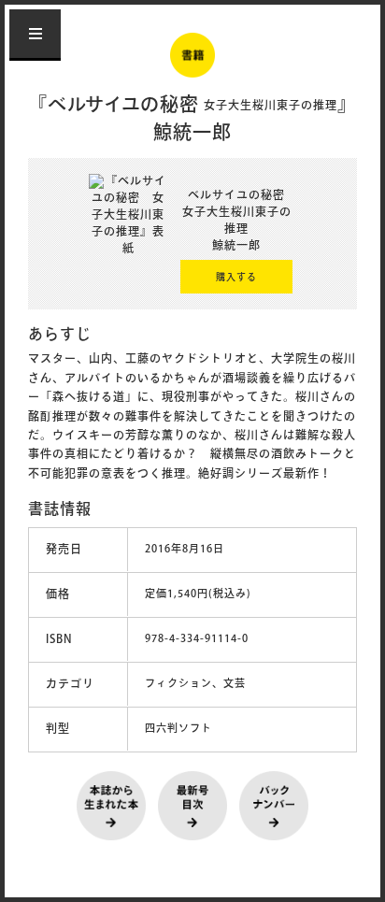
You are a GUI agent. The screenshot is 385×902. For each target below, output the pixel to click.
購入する (236, 278)
